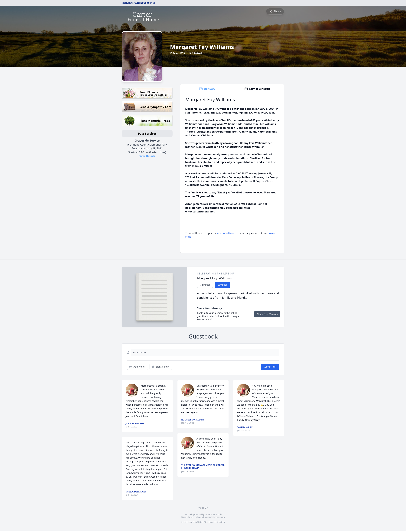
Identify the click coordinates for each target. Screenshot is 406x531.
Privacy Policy (194, 517)
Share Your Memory (267, 314)
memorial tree (225, 233)
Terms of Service (211, 517)
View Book (205, 284)
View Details (147, 156)
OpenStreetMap (206, 522)
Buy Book (222, 284)
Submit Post (270, 366)
